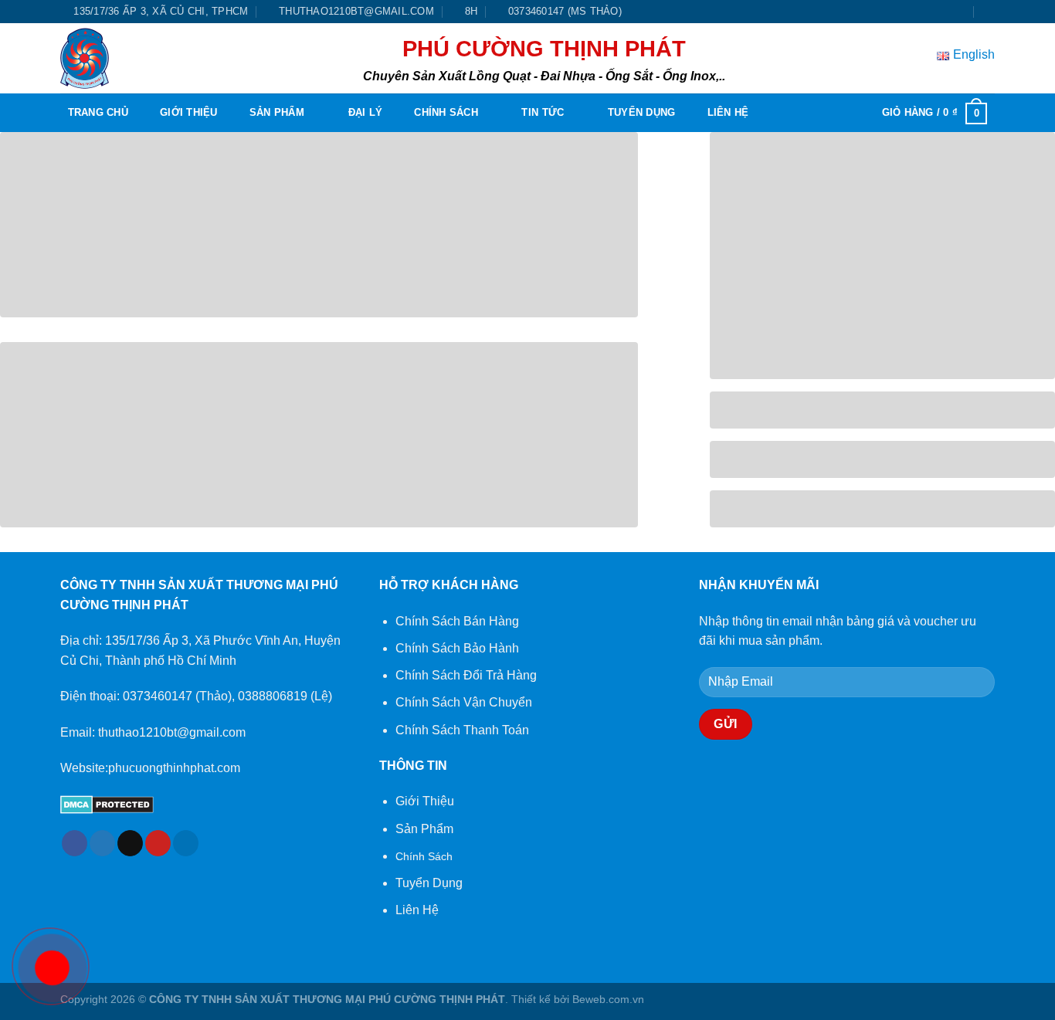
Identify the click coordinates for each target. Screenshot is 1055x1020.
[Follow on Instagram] (930, 11)
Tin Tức (542, 112)
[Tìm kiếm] (989, 11)
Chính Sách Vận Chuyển (463, 702)
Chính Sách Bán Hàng (457, 621)
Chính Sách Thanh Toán (462, 730)
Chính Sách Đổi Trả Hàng (466, 675)
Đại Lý (365, 112)
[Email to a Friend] (130, 843)
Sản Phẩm (276, 112)
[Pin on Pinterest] (158, 843)
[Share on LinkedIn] (185, 843)
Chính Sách (424, 856)
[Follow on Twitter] (945, 11)
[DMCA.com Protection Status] (107, 804)
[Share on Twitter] (102, 843)
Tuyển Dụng (429, 883)
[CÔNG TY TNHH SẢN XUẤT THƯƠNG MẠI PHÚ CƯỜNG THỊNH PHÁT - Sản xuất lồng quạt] (94, 58)
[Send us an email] (960, 11)
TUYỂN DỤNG (642, 112)
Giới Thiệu (189, 112)
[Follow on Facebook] (916, 11)
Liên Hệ (728, 112)
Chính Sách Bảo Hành (457, 648)
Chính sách (446, 112)
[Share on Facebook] (74, 843)
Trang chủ (98, 112)
